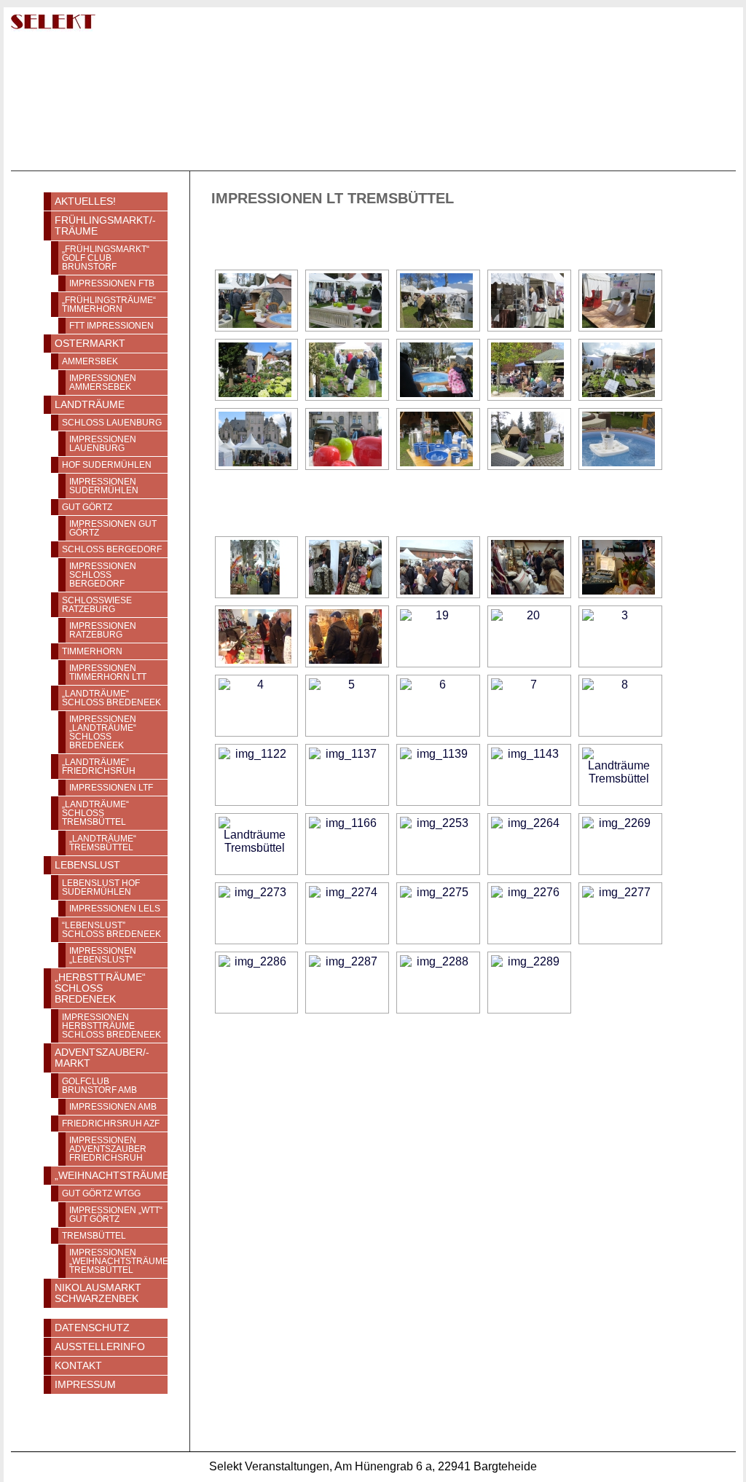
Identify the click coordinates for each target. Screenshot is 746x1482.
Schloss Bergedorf (112, 549)
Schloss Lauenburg (112, 422)
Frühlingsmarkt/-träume (105, 226)
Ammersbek (90, 361)
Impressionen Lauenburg (102, 443)
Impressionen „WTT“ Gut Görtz (115, 1214)
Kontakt (78, 1365)
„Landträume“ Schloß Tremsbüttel (95, 813)
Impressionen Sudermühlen (103, 486)
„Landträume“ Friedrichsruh (99, 766)
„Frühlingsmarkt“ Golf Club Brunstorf (105, 258)
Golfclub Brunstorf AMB (99, 1085)
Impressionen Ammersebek (102, 382)
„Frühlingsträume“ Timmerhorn (109, 304)
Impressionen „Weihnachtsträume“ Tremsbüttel (118, 1261)
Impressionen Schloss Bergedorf (102, 575)
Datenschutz (92, 1327)
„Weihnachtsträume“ (111, 1175)
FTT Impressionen (111, 325)
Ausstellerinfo (100, 1346)
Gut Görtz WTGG (101, 1193)
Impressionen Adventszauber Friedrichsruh (107, 1149)
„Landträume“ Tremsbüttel (102, 843)
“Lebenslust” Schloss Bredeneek (111, 929)
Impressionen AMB (113, 1106)
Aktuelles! (85, 201)
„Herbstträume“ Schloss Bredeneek (100, 988)
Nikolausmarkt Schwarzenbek (98, 1293)
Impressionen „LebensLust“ (102, 955)
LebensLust (87, 865)
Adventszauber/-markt (102, 1058)
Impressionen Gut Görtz (113, 528)
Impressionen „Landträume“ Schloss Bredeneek (102, 732)
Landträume (90, 404)
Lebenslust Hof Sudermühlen (101, 887)
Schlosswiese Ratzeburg (97, 604)
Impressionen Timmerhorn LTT (107, 672)
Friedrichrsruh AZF (111, 1123)
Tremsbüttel (94, 1235)
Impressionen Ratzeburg (102, 630)
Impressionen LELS (114, 908)
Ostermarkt (90, 343)
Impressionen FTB (111, 283)
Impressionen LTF (111, 787)
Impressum (85, 1384)
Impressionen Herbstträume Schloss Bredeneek (111, 1026)
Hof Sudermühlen (107, 464)
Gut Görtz (87, 507)
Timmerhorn (92, 651)
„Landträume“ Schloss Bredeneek (111, 698)
